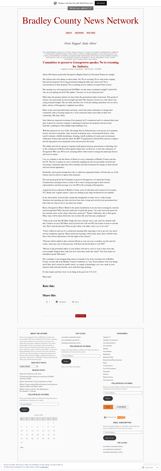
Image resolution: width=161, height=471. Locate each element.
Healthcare (106, 354)
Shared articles (108, 377)
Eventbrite (121, 417)
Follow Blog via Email (38, 395)
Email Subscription (122, 423)
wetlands (93, 59)
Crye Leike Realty (106, 54)
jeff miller (50, 57)
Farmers (71, 69)
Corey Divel (72, 54)
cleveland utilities (109, 343)
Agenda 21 (65, 69)
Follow (24, 410)
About (69, 33)
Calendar (121, 407)
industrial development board (104, 56)
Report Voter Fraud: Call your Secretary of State (36, 381)
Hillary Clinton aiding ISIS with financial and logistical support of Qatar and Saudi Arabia (38, 385)
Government (79, 69)
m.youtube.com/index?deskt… (71, 337)
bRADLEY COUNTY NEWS (66, 52)
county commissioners (88, 54)
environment (55, 56)
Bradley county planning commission (93, 52)
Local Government (109, 368)
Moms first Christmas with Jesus (30, 374)
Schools (106, 374)
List (108, 407)
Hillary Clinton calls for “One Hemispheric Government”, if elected (34, 390)
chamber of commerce (110, 340)
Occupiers (106, 371)
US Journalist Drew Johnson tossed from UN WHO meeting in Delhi (37, 377)
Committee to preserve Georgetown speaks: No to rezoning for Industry (81, 64)
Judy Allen (61, 57)
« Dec (22, 447)
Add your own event (110, 417)
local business (108, 365)
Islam (105, 363)
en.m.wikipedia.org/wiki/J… (71, 340)
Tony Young (78, 59)
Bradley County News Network (80, 20)
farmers (65, 56)
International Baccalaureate (112, 360)
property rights (73, 57)
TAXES (107, 57)
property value (88, 57)
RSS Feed (91, 33)
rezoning (100, 57)
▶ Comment (81, 316)
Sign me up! (110, 438)
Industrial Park (108, 357)
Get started (101, 3)
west (86, 59)
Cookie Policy (44, 467)
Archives (79, 33)
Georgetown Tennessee (79, 56)
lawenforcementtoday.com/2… (71, 343)
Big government (49, 52)
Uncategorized (108, 380)
